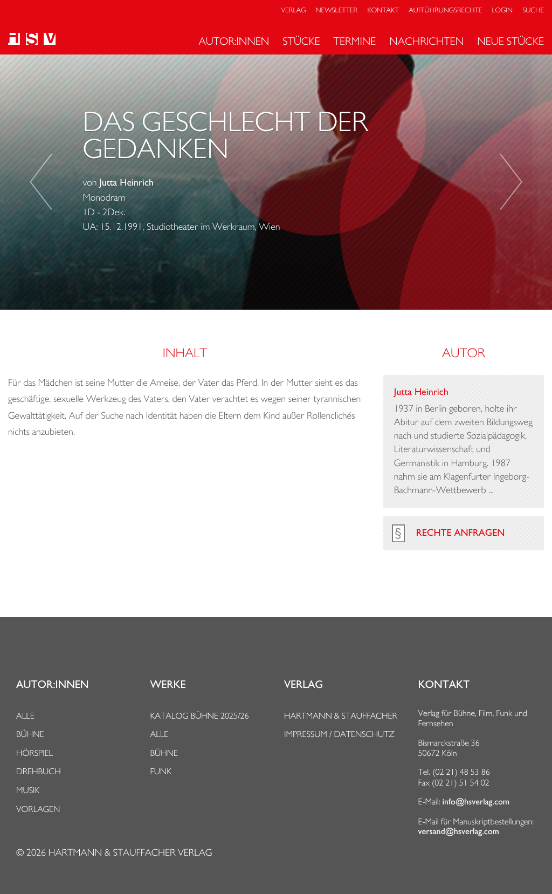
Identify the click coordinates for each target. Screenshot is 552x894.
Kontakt (382, 10)
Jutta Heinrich (126, 183)
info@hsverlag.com (476, 801)
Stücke (301, 41)
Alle (25, 716)
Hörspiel (34, 753)
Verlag (293, 10)
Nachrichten (426, 41)
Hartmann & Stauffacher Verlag (130, 852)
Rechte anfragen (460, 533)
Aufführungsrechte (445, 10)
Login (502, 10)
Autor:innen (233, 41)
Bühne (30, 734)
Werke (168, 684)
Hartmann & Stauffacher (340, 716)
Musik (27, 790)
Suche (533, 10)
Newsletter (337, 10)
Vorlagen (38, 809)
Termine (355, 41)
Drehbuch (38, 771)
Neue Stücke (510, 41)
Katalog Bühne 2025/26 (199, 716)
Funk (161, 771)
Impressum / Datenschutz (339, 734)
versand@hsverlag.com (458, 831)
